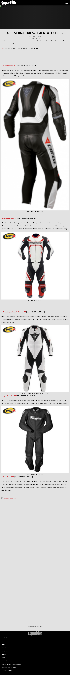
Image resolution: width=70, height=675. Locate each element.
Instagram (4, 651)
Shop (3, 658)
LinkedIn (4, 654)
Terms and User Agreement (9, 667)
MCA (2, 48)
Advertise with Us (7, 671)
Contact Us (5, 661)
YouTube (4, 648)
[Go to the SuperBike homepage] (8, 2)
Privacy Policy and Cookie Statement (12, 664)
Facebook (4, 638)
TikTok (3, 644)
